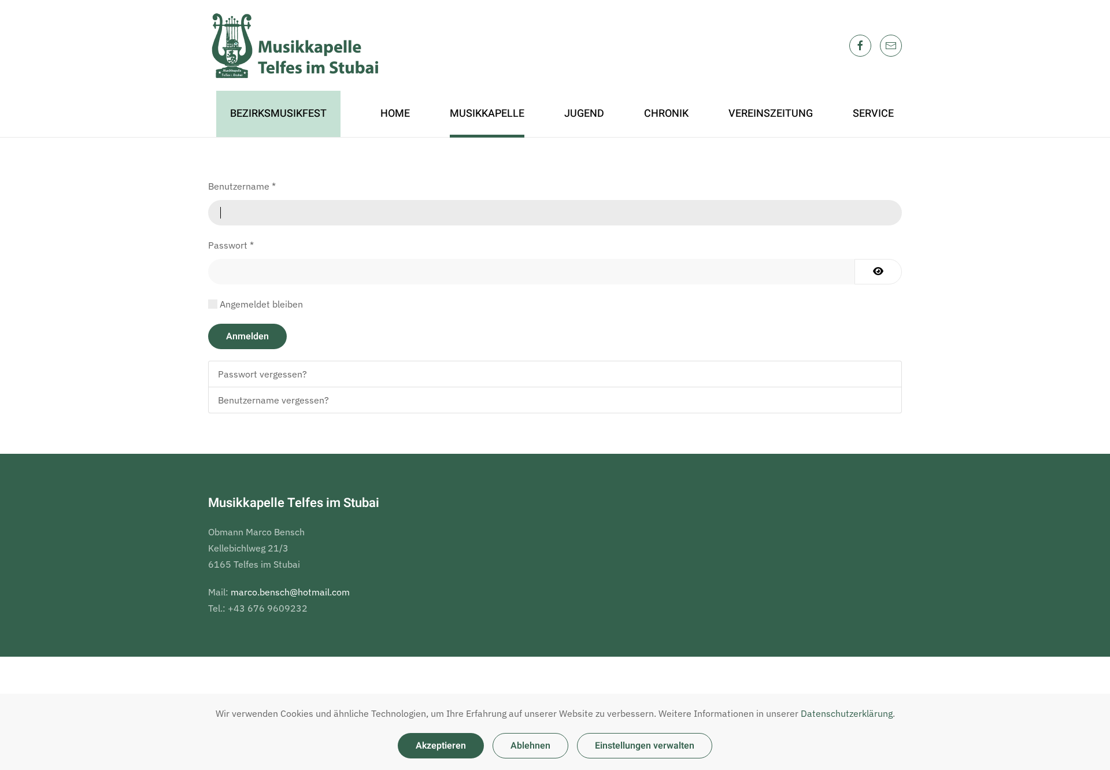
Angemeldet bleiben (261, 304)
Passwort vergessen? (262, 374)
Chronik (666, 113)
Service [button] (873, 113)
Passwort (231, 245)
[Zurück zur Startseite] (295, 45)
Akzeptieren (441, 746)
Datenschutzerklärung (847, 713)
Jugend (584, 113)
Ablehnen (530, 746)
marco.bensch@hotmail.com (290, 592)
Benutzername (242, 186)
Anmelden (247, 336)
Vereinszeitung (770, 113)
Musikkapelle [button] (487, 113)
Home (395, 113)
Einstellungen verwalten (644, 746)
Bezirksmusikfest (278, 113)
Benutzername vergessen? (273, 400)
